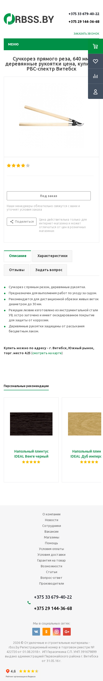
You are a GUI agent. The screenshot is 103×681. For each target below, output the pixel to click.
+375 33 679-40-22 (83, 17)
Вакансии (51, 531)
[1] (9, 166)
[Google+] (67, 632)
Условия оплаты (51, 548)
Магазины (51, 537)
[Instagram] (56, 632)
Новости (51, 520)
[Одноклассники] (46, 632)
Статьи (51, 572)
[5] (28, 166)
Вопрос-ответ (51, 577)
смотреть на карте (47, 353)
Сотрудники (51, 525)
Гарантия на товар (51, 560)
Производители (51, 583)
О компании (51, 514)
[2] (14, 166)
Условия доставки (52, 554)
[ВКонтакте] (36, 632)
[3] (18, 166)
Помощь (51, 543)
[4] (23, 166)
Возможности (51, 566)
